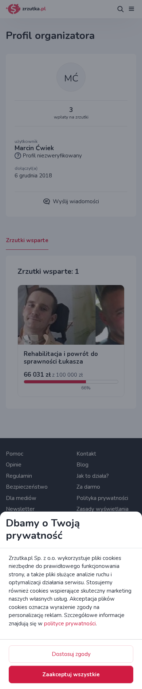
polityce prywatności (70, 623)
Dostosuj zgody (71, 654)
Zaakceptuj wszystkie (71, 674)
